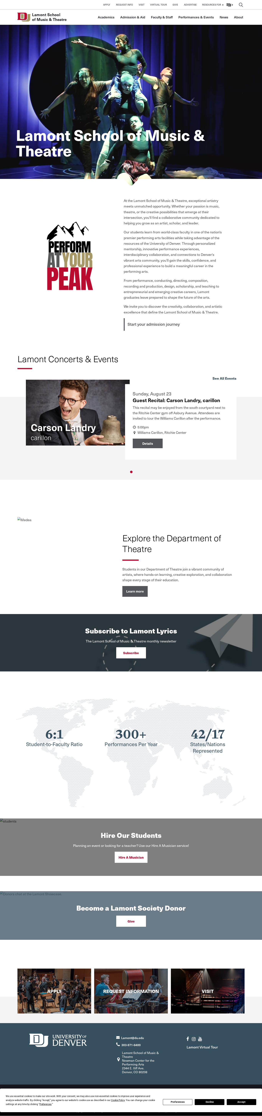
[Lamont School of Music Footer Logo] (58, 1039)
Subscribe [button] (131, 653)
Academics (106, 17)
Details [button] (147, 443)
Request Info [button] (124, 4)
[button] (212, 4)
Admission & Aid (132, 17)
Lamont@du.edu (132, 1038)
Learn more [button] (135, 591)
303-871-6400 (131, 1045)
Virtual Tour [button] (158, 4)
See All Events (224, 378)
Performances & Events (196, 17)
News (224, 17)
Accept (241, 1102)
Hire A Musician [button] (131, 857)
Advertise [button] (190, 4)
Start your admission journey (154, 324)
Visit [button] (141, 4)
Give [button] (175, 4)
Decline (210, 1102)
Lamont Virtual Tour (202, 1047)
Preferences (178, 1102)
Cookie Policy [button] (118, 1100)
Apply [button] (106, 4)
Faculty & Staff (162, 17)
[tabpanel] (131, 423)
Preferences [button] (46, 1104)
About (238, 17)
